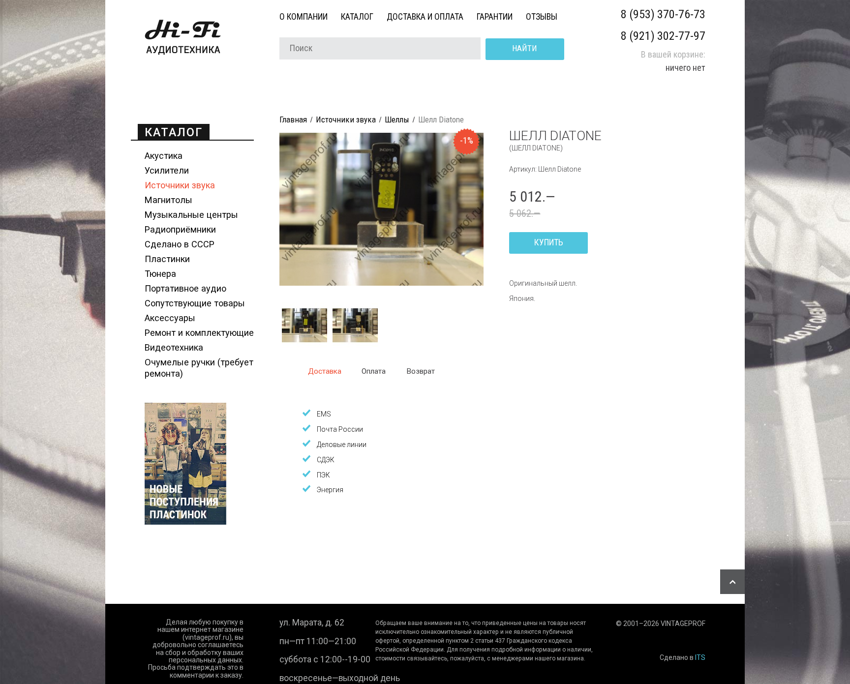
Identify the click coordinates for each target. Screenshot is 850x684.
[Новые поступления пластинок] (185, 521)
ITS (700, 657)
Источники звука (180, 185)
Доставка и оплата (425, 17)
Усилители (167, 170)
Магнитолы (168, 200)
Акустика (163, 155)
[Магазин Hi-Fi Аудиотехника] (183, 54)
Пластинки (167, 259)
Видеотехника (174, 347)
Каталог (357, 17)
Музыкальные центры (191, 214)
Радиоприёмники (180, 229)
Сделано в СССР (179, 244)
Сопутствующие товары (195, 303)
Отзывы (541, 17)
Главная (293, 119)
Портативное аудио (185, 288)
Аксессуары (170, 318)
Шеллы (397, 119)
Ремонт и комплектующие (199, 332)
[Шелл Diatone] (381, 283)
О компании (303, 17)
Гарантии (495, 17)
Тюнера (160, 273)
